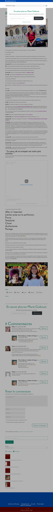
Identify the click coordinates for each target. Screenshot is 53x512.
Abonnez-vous (38, 18)
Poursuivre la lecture (26, 22)
